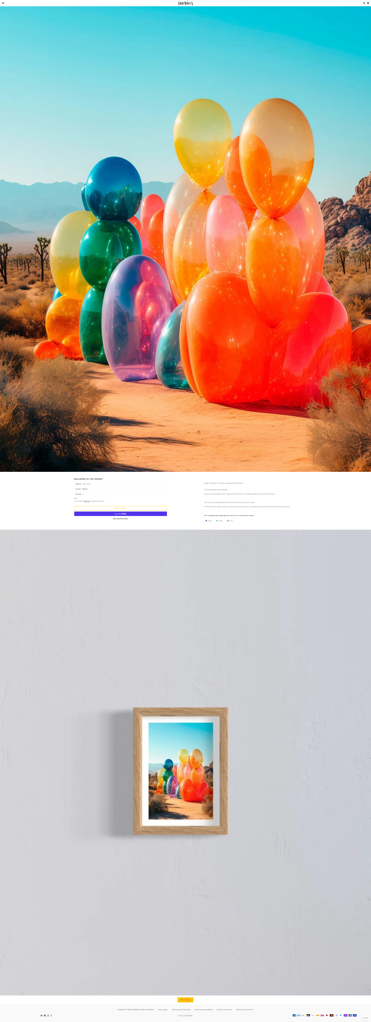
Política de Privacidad (181, 1010)
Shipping (86, 501)
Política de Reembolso (203, 1010)
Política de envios (224, 1010)
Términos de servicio (244, 1010)
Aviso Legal (163, 1010)
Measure (78, 484)
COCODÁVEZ (188, 1016)
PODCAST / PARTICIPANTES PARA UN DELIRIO (136, 1010)
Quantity (78, 494)
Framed (78, 489)
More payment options (120, 518)
